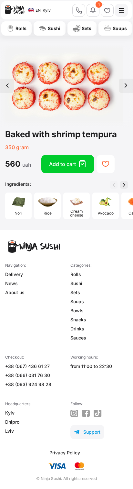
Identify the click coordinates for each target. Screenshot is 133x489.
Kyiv (10, 413)
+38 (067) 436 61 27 (27, 366)
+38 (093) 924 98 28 (28, 384)
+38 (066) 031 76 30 (27, 375)
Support (87, 432)
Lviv (9, 431)
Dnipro (12, 422)
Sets (75, 292)
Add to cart (67, 164)
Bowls (77, 310)
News (11, 283)
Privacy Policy (64, 452)
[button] (124, 185)
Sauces (78, 337)
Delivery (14, 274)
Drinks (77, 328)
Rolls (75, 274)
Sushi (76, 283)
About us (15, 292)
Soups (77, 301)
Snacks (78, 319)
